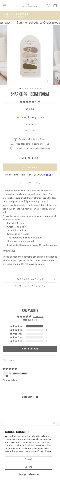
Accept (28, 459)
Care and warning (30, 279)
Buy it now (30, 167)
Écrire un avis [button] (30, 348)
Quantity (30, 124)
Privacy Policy (44, 451)
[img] (10, 369)
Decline (28, 466)
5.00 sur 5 (38, 316)
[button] (27, 101)
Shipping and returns (30, 285)
